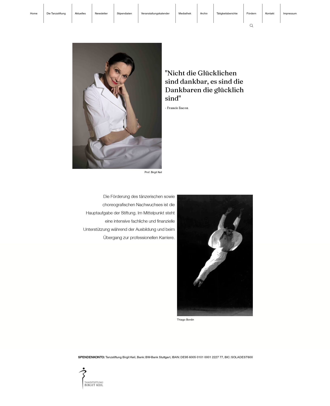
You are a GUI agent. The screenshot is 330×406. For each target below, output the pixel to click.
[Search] (251, 26)
